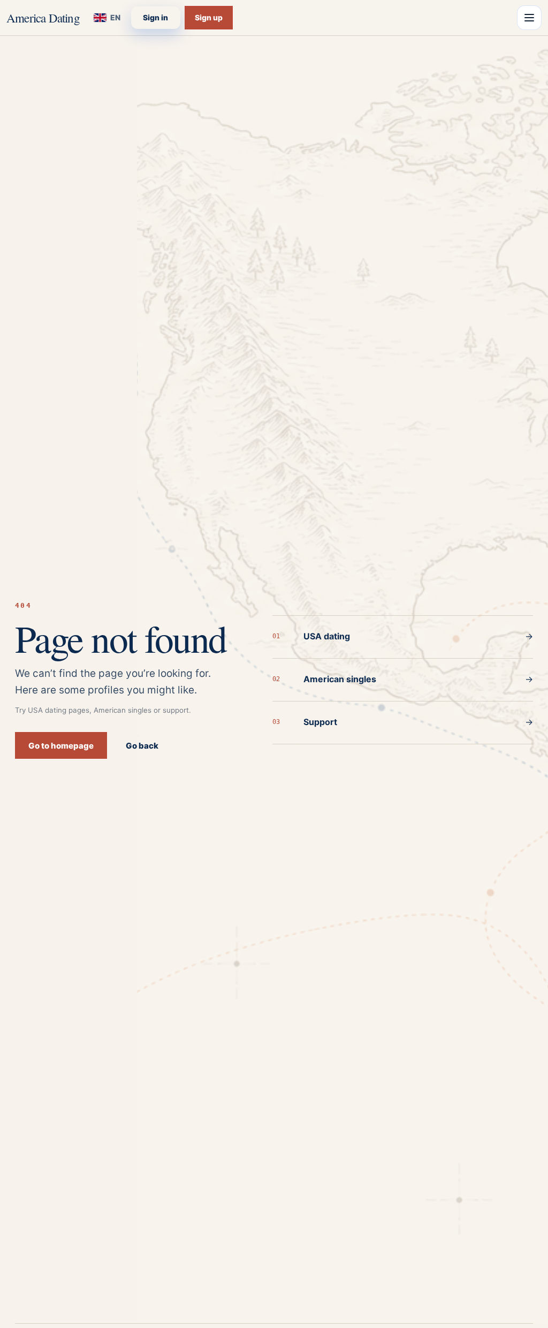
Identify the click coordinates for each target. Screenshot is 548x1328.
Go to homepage (61, 746)
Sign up (209, 17)
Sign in (155, 17)
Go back (142, 746)
